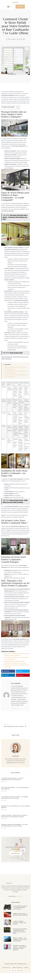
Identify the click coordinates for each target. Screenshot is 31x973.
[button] (8, 6)
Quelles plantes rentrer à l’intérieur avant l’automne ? (20, 915)
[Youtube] (21, 971)
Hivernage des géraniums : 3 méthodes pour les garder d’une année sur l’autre (20, 931)
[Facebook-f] (10, 971)
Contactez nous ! (15, 853)
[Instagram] (15, 971)
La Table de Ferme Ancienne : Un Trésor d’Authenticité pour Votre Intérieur (12, 778)
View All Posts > (15, 708)
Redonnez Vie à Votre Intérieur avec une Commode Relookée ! (15, 806)
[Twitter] (13, 971)
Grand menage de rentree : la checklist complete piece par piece (20, 907)
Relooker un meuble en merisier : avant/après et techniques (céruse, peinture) (19, 948)
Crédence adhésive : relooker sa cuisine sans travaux (19, 922)
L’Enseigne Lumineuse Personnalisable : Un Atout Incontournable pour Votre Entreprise (14, 825)
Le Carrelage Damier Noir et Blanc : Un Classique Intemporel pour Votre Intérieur (14, 797)
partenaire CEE (19, 896)
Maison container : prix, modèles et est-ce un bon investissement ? (20, 939)
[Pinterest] (18, 971)
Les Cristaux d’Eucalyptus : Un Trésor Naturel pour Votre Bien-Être (15, 788)
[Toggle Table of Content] (17, 107)
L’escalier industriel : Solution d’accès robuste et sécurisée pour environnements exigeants (14, 815)
